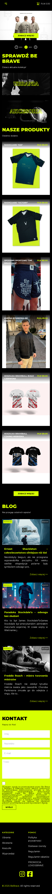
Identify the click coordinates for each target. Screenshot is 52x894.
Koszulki (6, 848)
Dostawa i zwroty (37, 846)
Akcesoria (7, 843)
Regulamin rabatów (38, 857)
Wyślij (9, 807)
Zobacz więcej (26, 35)
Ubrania (6, 837)
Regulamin (34, 851)
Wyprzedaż (8, 853)
